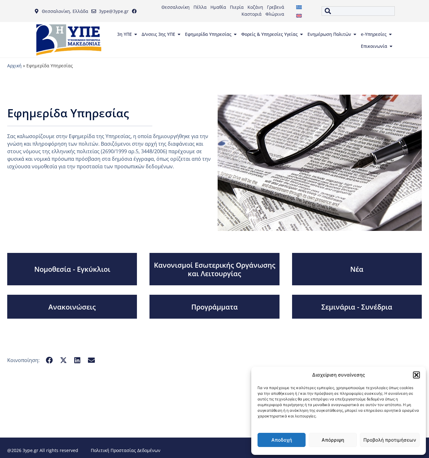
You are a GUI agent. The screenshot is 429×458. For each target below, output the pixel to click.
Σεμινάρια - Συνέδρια (356, 306)
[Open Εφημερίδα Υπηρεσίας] (235, 34)
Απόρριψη (333, 440)
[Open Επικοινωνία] (391, 46)
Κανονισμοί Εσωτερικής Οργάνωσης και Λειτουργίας (214, 269)
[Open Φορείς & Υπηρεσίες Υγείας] (301, 34)
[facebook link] (135, 11)
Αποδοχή (281, 440)
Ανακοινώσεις (72, 306)
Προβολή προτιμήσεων (389, 440)
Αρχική (14, 66)
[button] (416, 375)
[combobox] (358, 11)
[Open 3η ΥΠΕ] (135, 34)
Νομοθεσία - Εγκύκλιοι (72, 269)
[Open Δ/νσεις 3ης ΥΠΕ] (179, 34)
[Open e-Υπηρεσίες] (390, 34)
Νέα (356, 269)
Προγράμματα (214, 306)
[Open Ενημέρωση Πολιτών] (355, 34)
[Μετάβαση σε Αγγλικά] (299, 15)
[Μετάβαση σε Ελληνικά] (299, 7)
